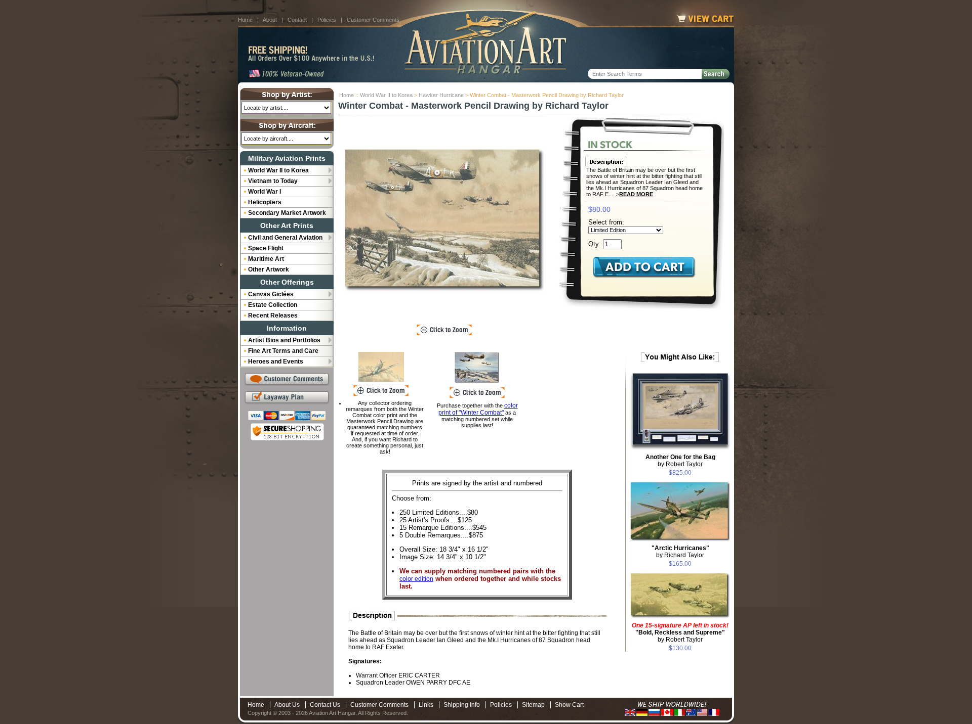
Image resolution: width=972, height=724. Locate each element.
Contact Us (325, 704)
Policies (326, 20)
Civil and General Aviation (285, 237)
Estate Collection (272, 304)
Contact (297, 20)
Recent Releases (273, 315)
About (270, 20)
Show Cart (569, 704)
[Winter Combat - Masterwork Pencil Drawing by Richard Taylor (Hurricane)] (444, 220)
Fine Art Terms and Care (283, 350)
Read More (636, 194)
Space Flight (266, 248)
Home (245, 20)
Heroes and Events (275, 361)
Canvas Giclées (271, 294)
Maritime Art (266, 258)
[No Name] (381, 367)
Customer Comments (373, 20)
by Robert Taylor (680, 461)
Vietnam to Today (273, 181)
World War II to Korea (386, 95)
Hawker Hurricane (441, 95)
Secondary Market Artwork (287, 212)
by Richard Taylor (680, 552)
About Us (287, 704)
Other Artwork (268, 269)
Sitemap (533, 704)
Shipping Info (461, 704)
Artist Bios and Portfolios (284, 340)
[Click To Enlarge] (444, 330)
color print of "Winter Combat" (478, 409)
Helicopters (264, 202)
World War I (264, 191)
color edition (416, 578)
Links (426, 704)
